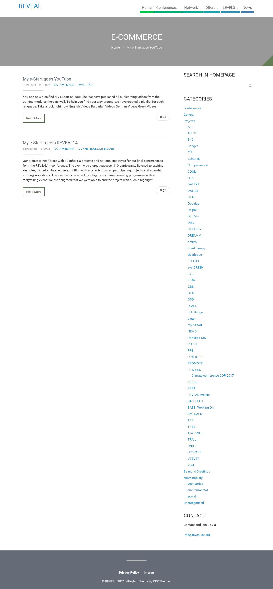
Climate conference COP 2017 (213, 375)
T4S (190, 420)
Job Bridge (195, 312)
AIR (190, 127)
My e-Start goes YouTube (47, 79)
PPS (191, 350)
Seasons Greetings (197, 471)
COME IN (194, 159)
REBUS (192, 382)
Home (147, 8)
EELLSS (193, 261)
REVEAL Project (199, 395)
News (247, 8)
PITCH (192, 344)
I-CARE (192, 306)
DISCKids (194, 229)
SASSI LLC (195, 401)
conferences (88, 148)
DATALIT (194, 191)
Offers (210, 8)
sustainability (193, 478)
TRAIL (192, 439)
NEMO (192, 331)
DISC (191, 223)
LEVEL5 (229, 8)
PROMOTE (195, 363)
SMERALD (195, 414)
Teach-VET (195, 433)
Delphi (192, 210)
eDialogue (195, 255)
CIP (190, 152)
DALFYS (193, 184)
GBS (191, 287)
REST (191, 388)
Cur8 (191, 178)
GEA (191, 293)
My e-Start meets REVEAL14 (50, 142)
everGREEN (195, 267)
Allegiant (132, 581)
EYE (190, 274)
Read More (33, 118)
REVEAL (30, 6)
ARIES (192, 133)
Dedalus (193, 203)
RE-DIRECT (195, 370)
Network (191, 8)
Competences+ (198, 165)
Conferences (166, 8)
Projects (189, 121)
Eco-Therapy (196, 248)
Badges (193, 146)
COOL (192, 171)
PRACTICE (195, 357)
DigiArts (193, 216)
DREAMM (194, 235)
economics (195, 484)
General (189, 114)
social (192, 496)
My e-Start (86, 85)
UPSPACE (194, 452)
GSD (191, 299)
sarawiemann (64, 85)
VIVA (191, 465)
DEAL (191, 197)
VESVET (193, 459)
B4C (190, 139)
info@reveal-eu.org (197, 535)
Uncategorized (194, 503)
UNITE (192, 446)
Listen (192, 318)
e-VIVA (192, 242)
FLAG (191, 280)
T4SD (192, 427)
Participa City (197, 338)
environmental (198, 490)
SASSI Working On (201, 407)
